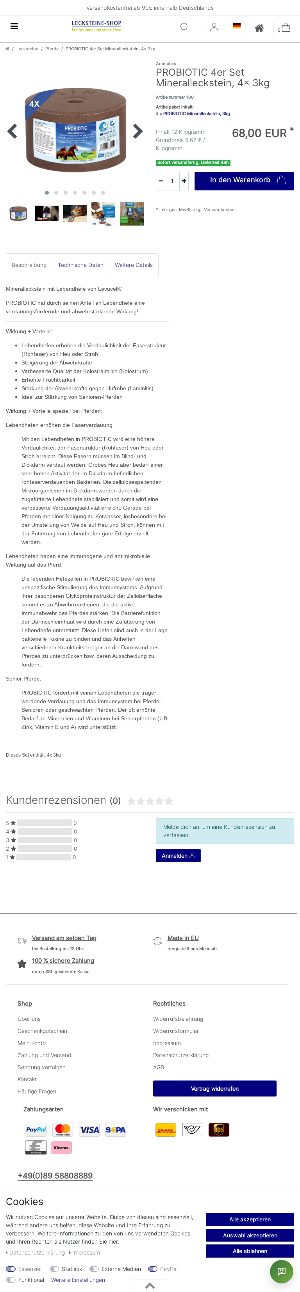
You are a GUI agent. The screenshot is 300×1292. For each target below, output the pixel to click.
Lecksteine (27, 49)
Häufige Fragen (37, 1091)
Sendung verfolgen (42, 1067)
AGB (158, 1067)
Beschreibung (29, 264)
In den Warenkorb (240, 180)
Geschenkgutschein (42, 1030)
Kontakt (27, 1079)
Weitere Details (134, 264)
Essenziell (30, 1268)
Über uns (29, 1018)
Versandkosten (219, 209)
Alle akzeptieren (250, 1219)
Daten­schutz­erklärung (37, 1252)
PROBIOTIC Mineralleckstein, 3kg (196, 113)
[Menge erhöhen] (184, 181)
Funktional (31, 1279)
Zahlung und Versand (44, 1055)
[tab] (29, 264)
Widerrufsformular (176, 1030)
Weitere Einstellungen (78, 1279)
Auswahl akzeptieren (250, 1235)
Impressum (167, 1043)
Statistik (72, 1268)
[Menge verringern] (160, 181)
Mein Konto (32, 1043)
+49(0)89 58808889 (55, 1175)
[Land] (237, 26)
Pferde (52, 49)
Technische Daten (81, 264)
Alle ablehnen (250, 1251)
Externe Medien (121, 1268)
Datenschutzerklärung (181, 1055)
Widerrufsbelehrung (178, 1018)
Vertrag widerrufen (215, 1088)
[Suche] (188, 28)
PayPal (169, 1268)
